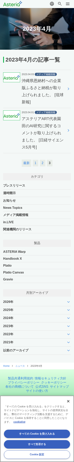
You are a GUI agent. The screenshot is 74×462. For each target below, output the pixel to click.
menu (67, 4)
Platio (7, 265)
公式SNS (41, 386)
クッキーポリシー (53, 382)
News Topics (12, 207)
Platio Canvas (13, 272)
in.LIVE (8, 222)
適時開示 (9, 193)
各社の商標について (19, 386)
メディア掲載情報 (15, 215)
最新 (26, 163)
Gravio (8, 279)
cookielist (19, 421)
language (52, 4)
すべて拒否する (37, 444)
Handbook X (12, 258)
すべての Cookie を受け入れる (37, 433)
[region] (37, 429)
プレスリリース (14, 185)
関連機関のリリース (17, 229)
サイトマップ (59, 386)
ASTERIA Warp (14, 251)
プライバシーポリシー (23, 382)
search (59, 4)
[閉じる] (68, 401)
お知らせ (9, 200)
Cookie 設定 (37, 454)
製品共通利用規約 (20, 378)
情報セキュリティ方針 (50, 378)
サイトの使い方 (37, 390)
